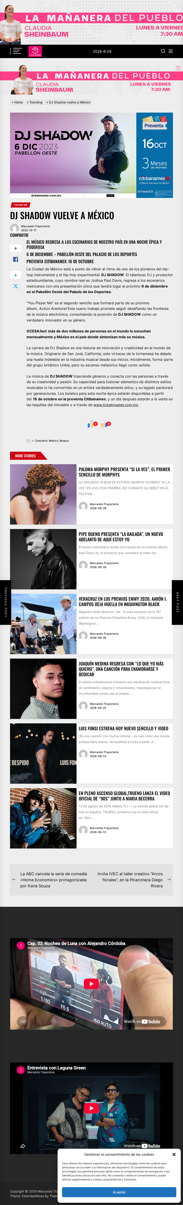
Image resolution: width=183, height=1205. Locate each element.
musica (64, 440)
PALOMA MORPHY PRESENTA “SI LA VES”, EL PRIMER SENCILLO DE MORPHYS (124, 472)
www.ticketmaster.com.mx (116, 405)
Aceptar (119, 1192)
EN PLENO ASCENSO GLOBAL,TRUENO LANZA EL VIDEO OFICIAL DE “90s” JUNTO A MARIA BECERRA (124, 796)
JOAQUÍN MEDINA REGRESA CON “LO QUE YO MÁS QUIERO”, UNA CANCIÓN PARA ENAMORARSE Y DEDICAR (121, 669)
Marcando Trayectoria (35, 226)
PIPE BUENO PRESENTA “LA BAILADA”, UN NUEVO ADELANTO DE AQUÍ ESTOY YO (121, 537)
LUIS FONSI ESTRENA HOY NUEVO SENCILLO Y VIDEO (123, 728)
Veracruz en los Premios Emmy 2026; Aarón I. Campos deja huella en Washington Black (123, 601)
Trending (20, 205)
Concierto (41, 440)
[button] (174, 1154)
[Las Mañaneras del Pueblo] (91, 79)
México (53, 440)
